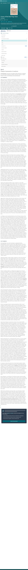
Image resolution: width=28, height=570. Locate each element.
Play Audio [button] (3, 28)
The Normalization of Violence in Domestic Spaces (10, 398)
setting (8, 184)
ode (17, 270)
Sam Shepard (3, 18)
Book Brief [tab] (9, 30)
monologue (20, 93)
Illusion (16, 365)
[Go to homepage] (4, 1)
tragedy (2, 264)
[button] (7, 28)
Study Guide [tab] (3, 30)
